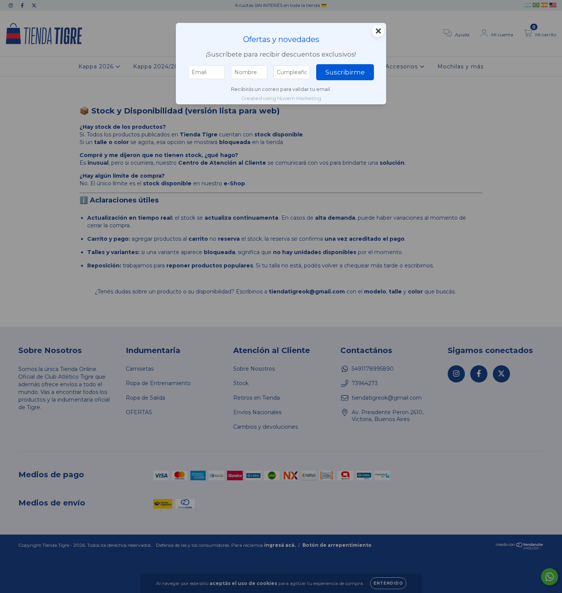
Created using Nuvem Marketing (281, 98)
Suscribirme (345, 72)
